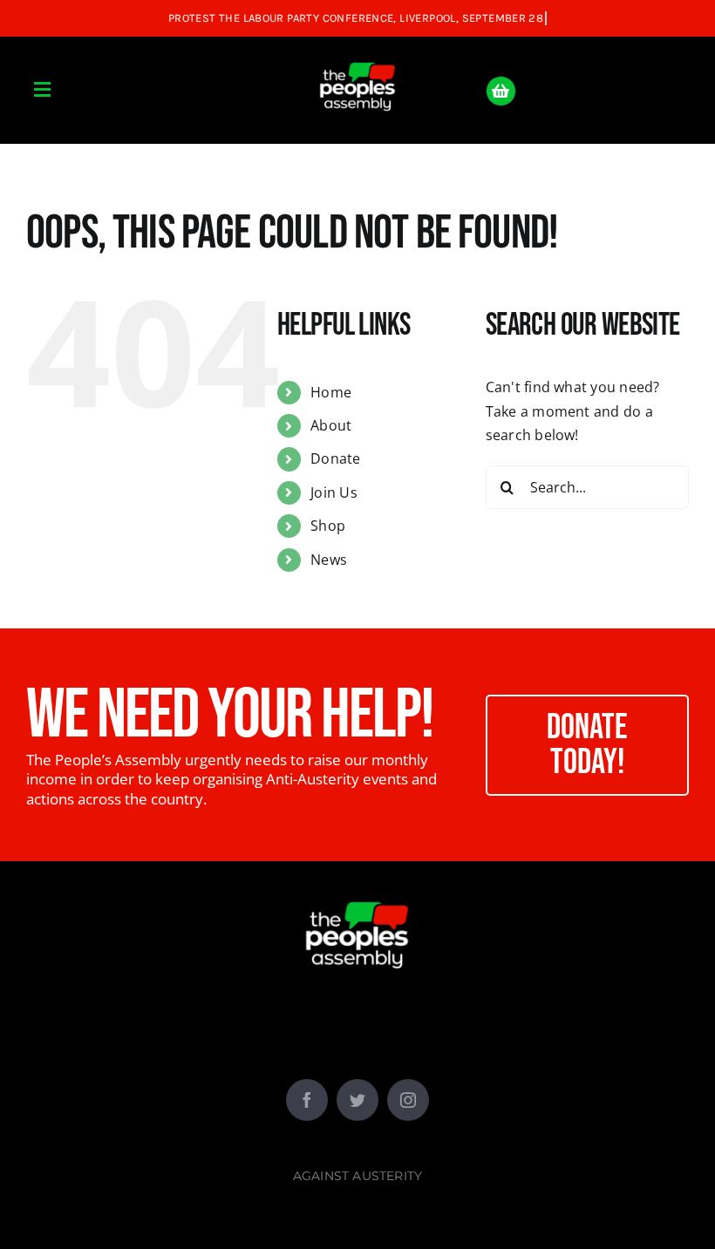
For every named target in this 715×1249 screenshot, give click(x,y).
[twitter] (357, 1100)
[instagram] (408, 1100)
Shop (327, 525)
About (330, 425)
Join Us (334, 492)
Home (330, 392)
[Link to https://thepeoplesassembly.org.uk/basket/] (501, 91)
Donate (335, 458)
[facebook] (307, 1100)
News (328, 559)
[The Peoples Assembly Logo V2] (357, 52)
